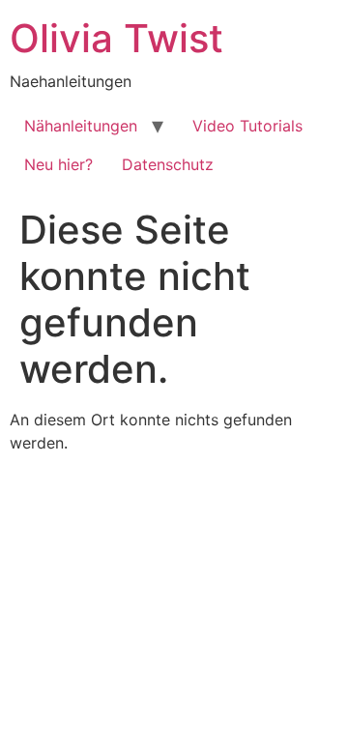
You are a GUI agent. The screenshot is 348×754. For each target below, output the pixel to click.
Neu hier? (58, 164)
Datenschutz (168, 164)
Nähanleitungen (80, 125)
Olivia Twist (116, 38)
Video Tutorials (247, 125)
